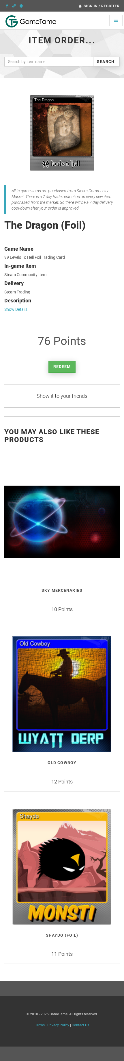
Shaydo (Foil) (62, 935)
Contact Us (80, 1025)
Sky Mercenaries (62, 590)
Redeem (62, 366)
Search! (106, 61)
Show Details (15, 309)
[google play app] (21, 5)
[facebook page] (7, 5)
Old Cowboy (62, 762)
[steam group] (13, 5)
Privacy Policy (58, 1025)
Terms (40, 1025)
